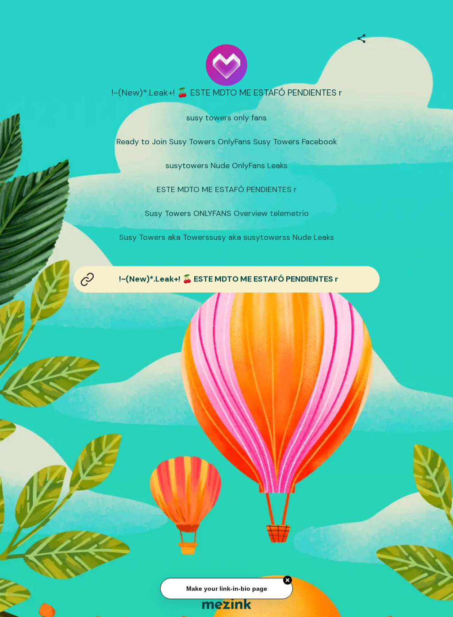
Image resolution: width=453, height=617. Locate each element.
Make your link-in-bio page (226, 586)
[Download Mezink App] (226, 603)
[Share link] (361, 37)
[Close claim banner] (287, 578)
